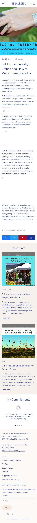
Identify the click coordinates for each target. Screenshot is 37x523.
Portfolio (5, 464)
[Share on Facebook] (6, 238)
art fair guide (6, 289)
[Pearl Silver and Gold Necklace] (18, 112)
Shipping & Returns (9, 475)
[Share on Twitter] (14, 238)
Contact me (26, 208)
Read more (6, 318)
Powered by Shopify (25, 519)
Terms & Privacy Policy (11, 479)
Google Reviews (8, 468)
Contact (5, 472)
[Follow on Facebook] (3, 514)
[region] (18, 413)
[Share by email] (31, 238)
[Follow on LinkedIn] (13, 514)
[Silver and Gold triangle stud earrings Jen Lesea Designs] (18, 139)
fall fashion (19, 59)
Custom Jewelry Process (11, 460)
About (4, 456)
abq (3, 361)
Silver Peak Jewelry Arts (11, 436)
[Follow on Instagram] (8, 514)
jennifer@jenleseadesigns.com (13, 450)
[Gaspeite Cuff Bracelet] (18, 189)
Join (7, 508)
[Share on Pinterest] (23, 238)
